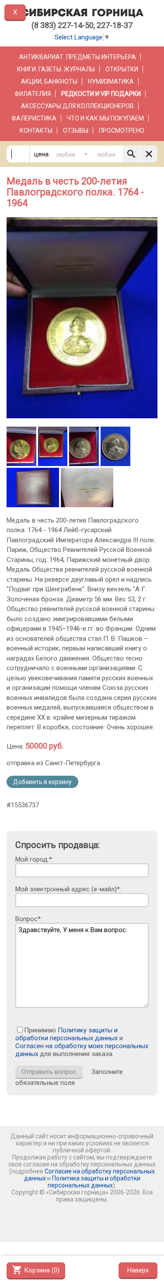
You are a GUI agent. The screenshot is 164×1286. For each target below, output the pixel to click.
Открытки (121, 69)
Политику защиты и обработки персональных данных (66, 1034)
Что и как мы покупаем (105, 118)
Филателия (32, 93)
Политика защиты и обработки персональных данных (94, 1182)
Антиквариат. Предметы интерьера (77, 56)
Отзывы (75, 130)
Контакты (36, 130)
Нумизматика (111, 81)
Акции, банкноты (49, 81)
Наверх (138, 1270)
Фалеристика (33, 118)
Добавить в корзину (42, 781)
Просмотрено (121, 130)
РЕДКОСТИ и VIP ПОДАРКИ (101, 93)
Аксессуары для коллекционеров (77, 106)
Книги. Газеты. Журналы (56, 69)
